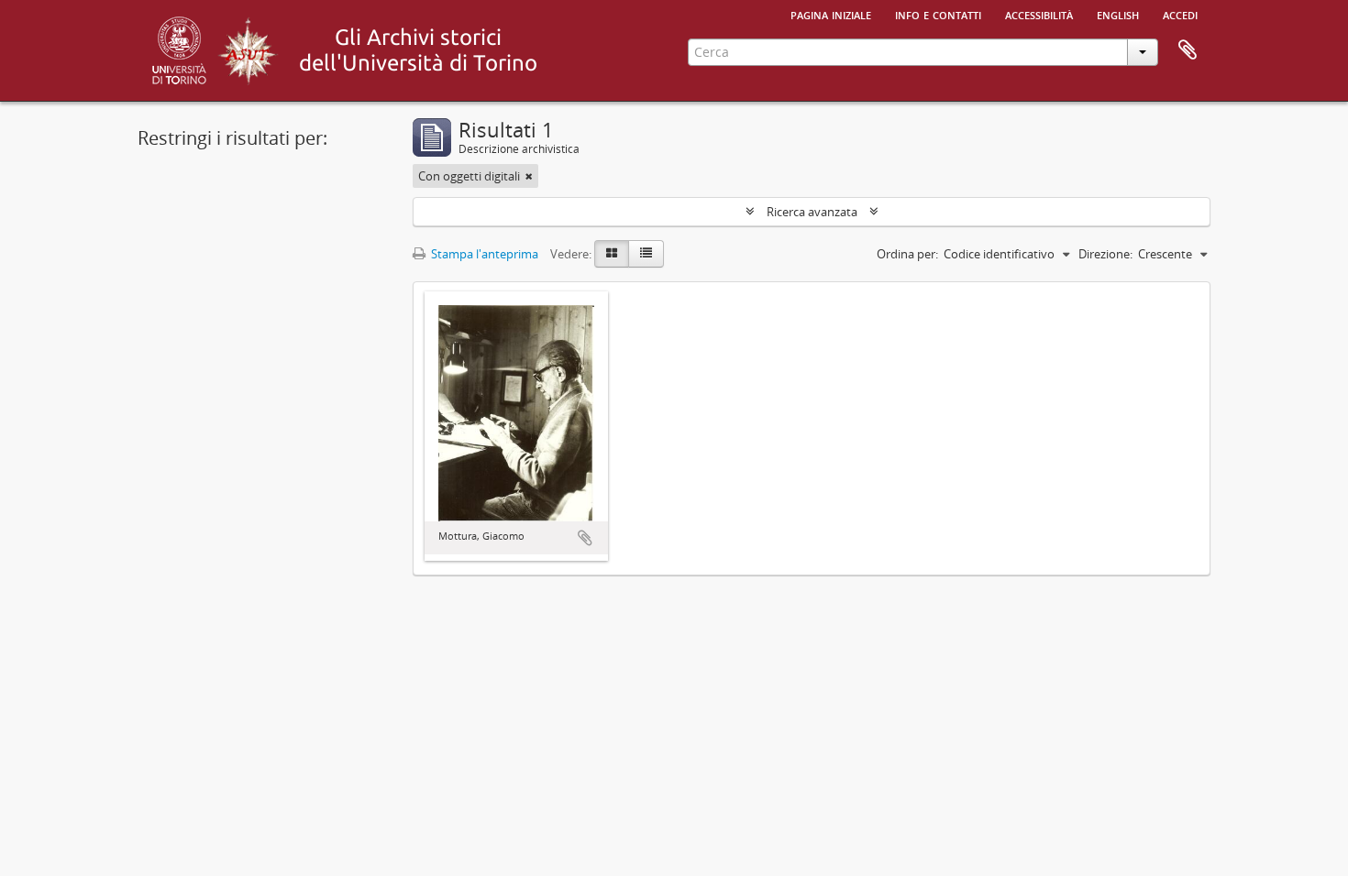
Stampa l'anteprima (483, 254)
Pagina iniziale (830, 14)
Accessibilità (1039, 14)
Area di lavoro (1187, 50)
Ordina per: (907, 254)
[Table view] (646, 254)
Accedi (1180, 14)
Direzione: (1105, 254)
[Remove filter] (529, 176)
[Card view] (611, 254)
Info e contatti (938, 14)
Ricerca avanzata (812, 211)
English (1118, 14)
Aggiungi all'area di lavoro (585, 538)
